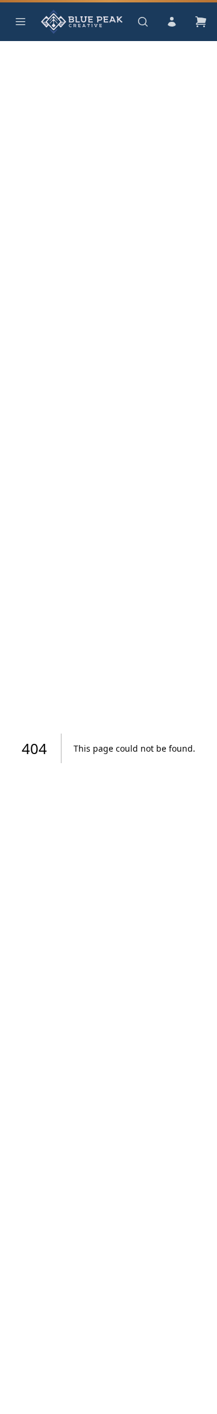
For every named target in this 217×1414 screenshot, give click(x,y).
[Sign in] (172, 22)
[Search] (143, 22)
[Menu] (20, 22)
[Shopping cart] (201, 22)
